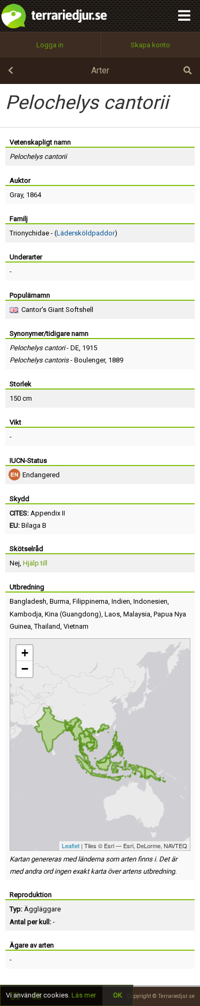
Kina (51, 614)
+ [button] (24, 653)
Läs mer (83, 995)
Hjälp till (35, 563)
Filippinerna (90, 601)
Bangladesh (28, 601)
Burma (59, 601)
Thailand (47, 626)
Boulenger (89, 360)
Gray (16, 195)
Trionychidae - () (63, 233)
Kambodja (26, 614)
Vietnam (76, 626)
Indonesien (150, 601)
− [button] (24, 668)
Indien (120, 601)
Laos (112, 614)
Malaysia (136, 614)
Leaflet (70, 845)
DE (74, 348)
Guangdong (80, 614)
